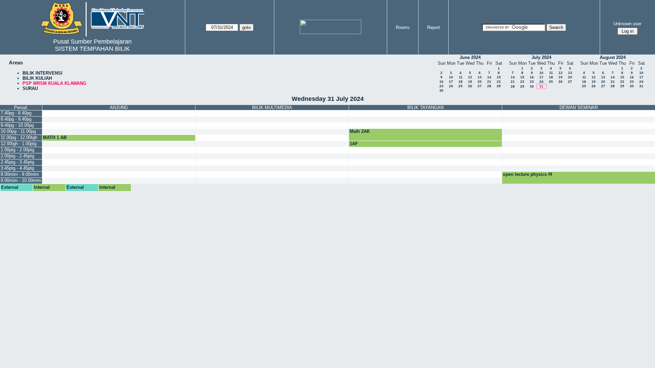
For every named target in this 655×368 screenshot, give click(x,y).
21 (489, 81)
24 (451, 86)
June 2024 (470, 57)
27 (480, 86)
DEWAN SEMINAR (578, 107)
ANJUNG (119, 107)
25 (460, 86)
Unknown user (627, 23)
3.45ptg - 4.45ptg (17, 168)
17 (451, 81)
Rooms (403, 27)
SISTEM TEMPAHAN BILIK (92, 48)
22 (499, 81)
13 (480, 77)
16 (441, 81)
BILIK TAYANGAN (425, 107)
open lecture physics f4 (527, 174)
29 (499, 86)
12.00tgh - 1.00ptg (19, 143)
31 (541, 86)
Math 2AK (360, 131)
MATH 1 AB (55, 137)
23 (441, 86)
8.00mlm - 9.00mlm (20, 174)
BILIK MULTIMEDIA (272, 107)
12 (470, 77)
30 (441, 90)
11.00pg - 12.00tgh (19, 137)
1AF (354, 143)
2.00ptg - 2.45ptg (17, 155)
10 (451, 77)
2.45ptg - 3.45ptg (17, 162)
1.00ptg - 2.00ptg (17, 149)
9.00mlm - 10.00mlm (21, 180)
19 (470, 81)
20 (480, 81)
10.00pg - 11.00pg (18, 131)
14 (489, 77)
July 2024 (541, 57)
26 (470, 86)
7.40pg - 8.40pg (16, 113)
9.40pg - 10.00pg (17, 125)
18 (460, 81)
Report (433, 27)
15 (499, 77)
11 (461, 77)
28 (489, 86)
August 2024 (613, 57)
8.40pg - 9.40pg (16, 119)
